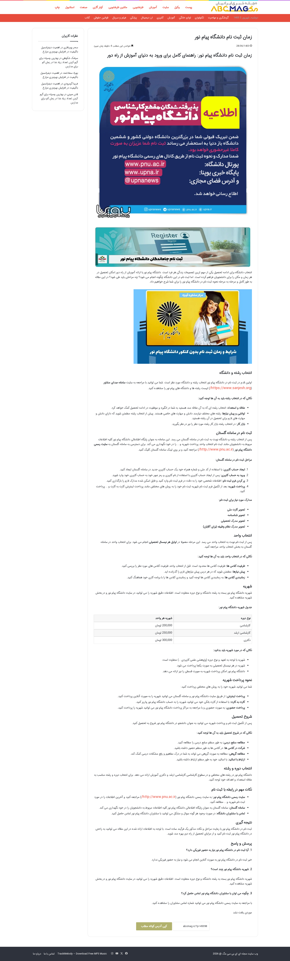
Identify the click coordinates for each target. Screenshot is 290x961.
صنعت (83, 7)
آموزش (153, 7)
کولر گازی (98, 7)
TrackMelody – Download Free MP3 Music (82, 954)
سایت (166, 7)
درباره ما (37, 954)
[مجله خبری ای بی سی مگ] (234, 7)
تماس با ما (49, 954)
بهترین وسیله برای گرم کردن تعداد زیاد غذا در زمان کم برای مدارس (58, 62)
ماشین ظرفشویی (118, 7)
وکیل (177, 7)
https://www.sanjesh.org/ (230, 388)
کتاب (87, 18)
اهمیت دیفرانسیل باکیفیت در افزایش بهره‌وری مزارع (59, 49)
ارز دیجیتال (147, 18)
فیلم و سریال (119, 18)
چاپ (57, 7)
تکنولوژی (199, 18)
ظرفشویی (138, 7)
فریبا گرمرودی (71, 84)
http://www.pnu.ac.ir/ (216, 449)
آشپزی (160, 18)
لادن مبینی (72, 94)
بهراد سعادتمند (70, 73)
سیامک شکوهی (70, 58)
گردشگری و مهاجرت (218, 18)
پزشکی (133, 18)
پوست (188, 7)
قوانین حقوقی (101, 18)
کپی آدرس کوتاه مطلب (154, 926)
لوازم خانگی (185, 18)
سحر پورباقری (71, 47)
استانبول (69, 7)
